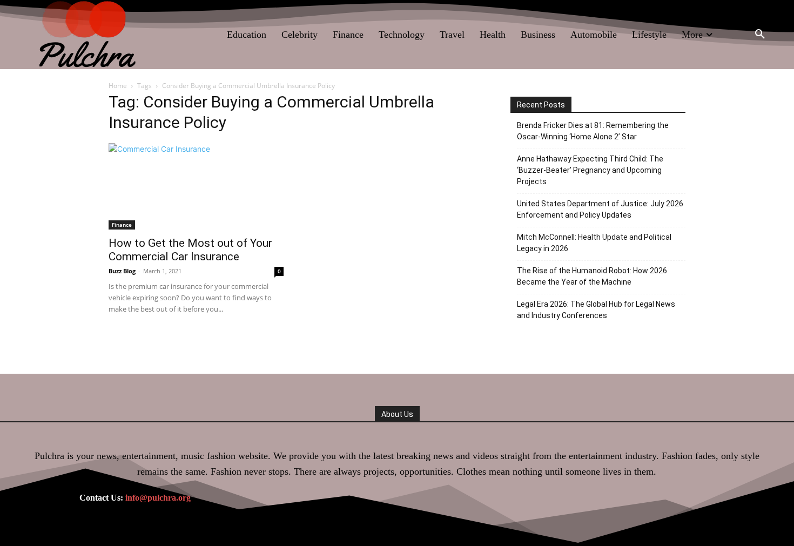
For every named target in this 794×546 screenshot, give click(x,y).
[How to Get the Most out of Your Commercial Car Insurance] (196, 186)
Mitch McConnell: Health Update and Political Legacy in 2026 (594, 243)
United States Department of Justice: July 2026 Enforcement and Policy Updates (600, 209)
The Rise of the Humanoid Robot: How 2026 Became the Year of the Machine (592, 276)
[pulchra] (89, 34)
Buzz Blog (122, 271)
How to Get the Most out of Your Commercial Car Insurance (190, 250)
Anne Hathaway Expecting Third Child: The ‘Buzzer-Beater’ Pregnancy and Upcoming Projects (590, 170)
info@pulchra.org (158, 497)
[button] (760, 35)
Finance (122, 224)
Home (118, 85)
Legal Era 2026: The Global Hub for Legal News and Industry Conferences (596, 310)
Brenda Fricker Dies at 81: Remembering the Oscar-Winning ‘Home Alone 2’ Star (593, 131)
